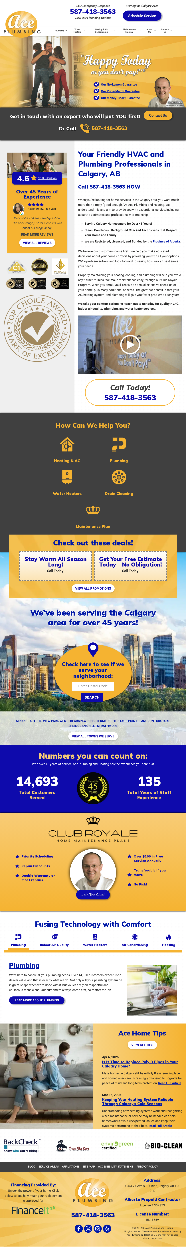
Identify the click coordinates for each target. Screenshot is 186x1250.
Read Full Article (169, 1083)
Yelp (107, 1229)
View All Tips (142, 1045)
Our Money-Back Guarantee (120, 98)
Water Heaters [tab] (95, 945)
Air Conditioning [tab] (135, 945)
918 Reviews (47, 178)
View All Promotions (93, 588)
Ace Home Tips (142, 1033)
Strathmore (107, 726)
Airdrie (21, 721)
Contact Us (158, 115)
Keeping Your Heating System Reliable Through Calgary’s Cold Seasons (137, 1101)
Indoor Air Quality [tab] (54, 945)
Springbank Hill (81, 726)
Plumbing (24, 965)
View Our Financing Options (92, 18)
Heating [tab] (168, 945)
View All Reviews (37, 243)
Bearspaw (78, 721)
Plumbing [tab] (18, 945)
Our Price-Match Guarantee (120, 91)
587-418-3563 (93, 11)
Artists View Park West (49, 721)
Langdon (147, 721)
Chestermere (99, 721)
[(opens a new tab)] (130, 374)
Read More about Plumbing (37, 1000)
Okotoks (163, 721)
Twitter (88, 1229)
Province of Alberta (166, 241)
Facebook (79, 1229)
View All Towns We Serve (93, 736)
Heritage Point (125, 721)
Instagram (98, 1229)
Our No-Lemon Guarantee (119, 84)
